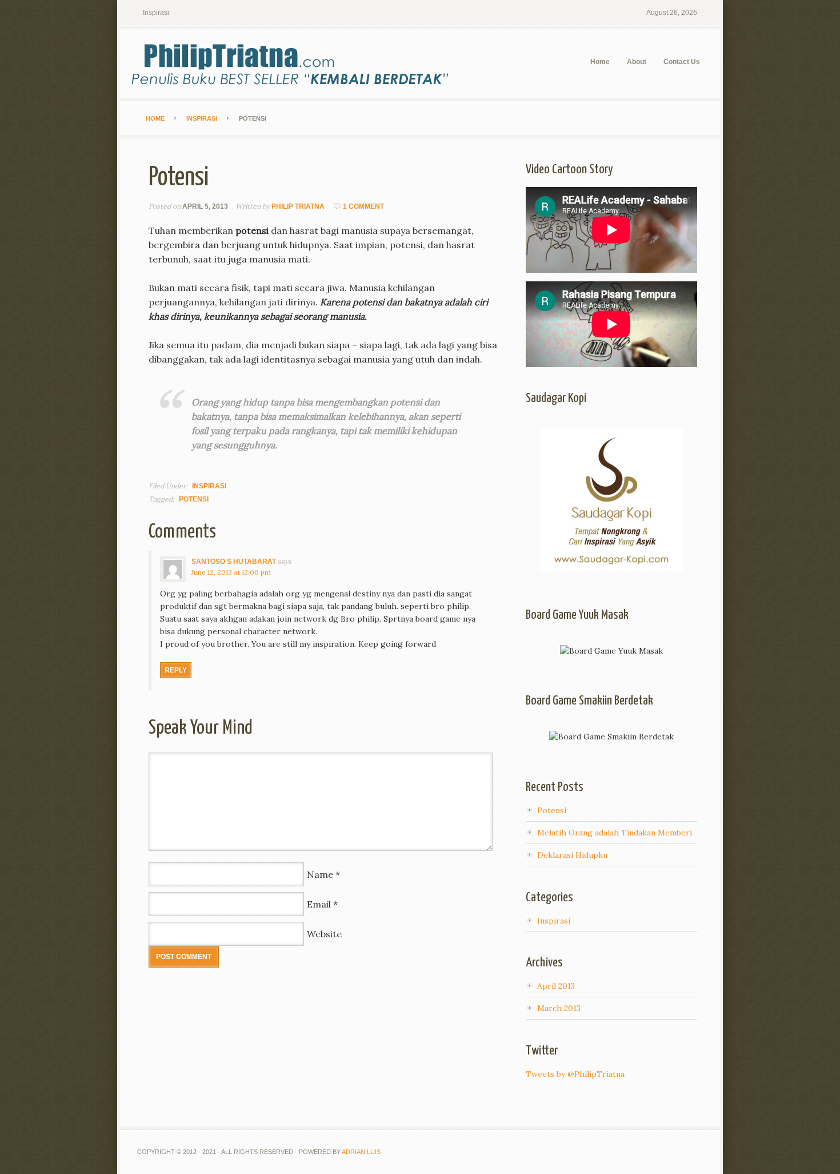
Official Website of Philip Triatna (205, 63)
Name (320, 874)
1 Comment (363, 206)
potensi (194, 499)
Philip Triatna (298, 206)
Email (319, 904)
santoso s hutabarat (233, 562)
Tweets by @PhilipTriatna (575, 1074)
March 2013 (559, 1008)
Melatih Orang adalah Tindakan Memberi (614, 832)
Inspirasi (156, 13)
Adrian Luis (361, 1151)
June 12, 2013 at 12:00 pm (231, 572)
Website (324, 934)
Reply (176, 670)
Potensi (551, 810)
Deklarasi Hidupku (572, 855)
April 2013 (556, 986)
